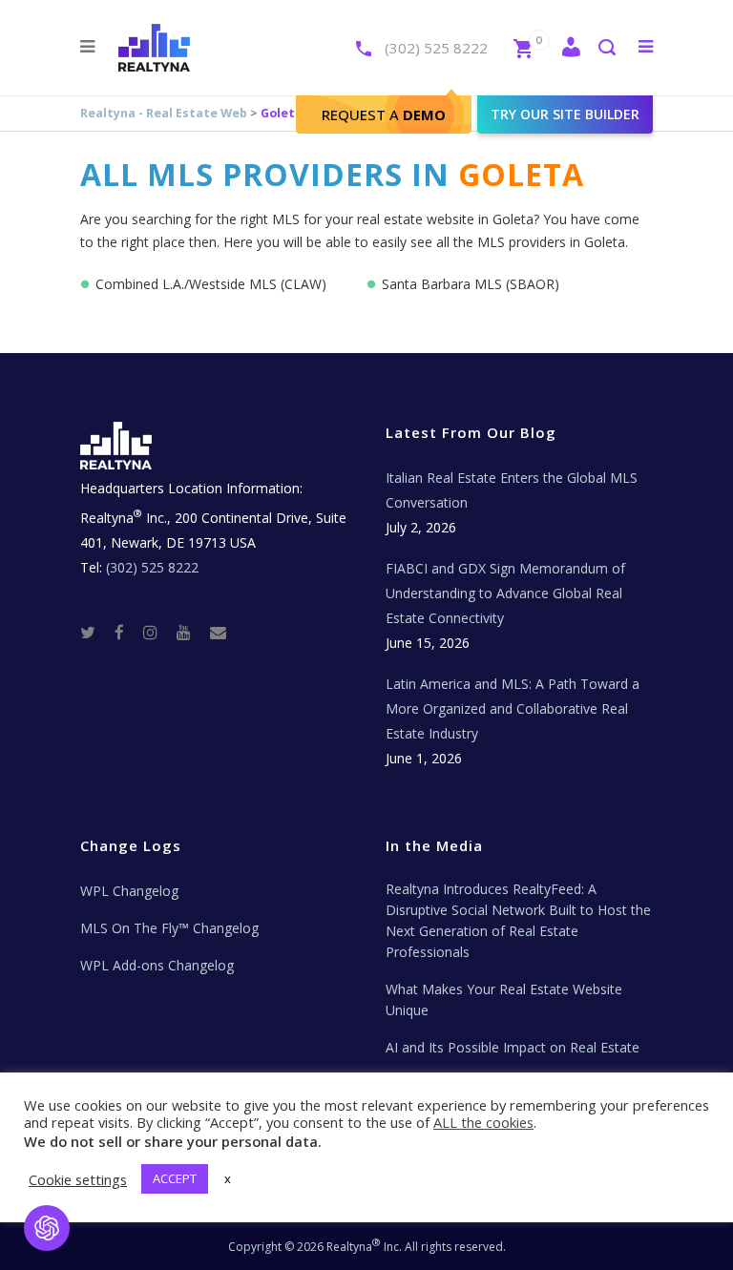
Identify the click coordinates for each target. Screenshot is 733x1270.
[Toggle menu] (642, 45)
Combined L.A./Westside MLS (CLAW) (210, 284)
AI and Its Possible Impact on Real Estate (512, 1047)
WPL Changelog (129, 891)
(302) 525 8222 (436, 47)
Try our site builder (565, 114)
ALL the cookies (483, 1122)
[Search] (606, 49)
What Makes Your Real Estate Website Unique (504, 999)
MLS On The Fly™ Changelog (169, 928)
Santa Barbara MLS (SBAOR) (470, 284)
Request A (384, 114)
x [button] (227, 1178)
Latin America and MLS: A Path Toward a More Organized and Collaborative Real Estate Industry (512, 708)
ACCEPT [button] (175, 1178)
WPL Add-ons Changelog (157, 965)
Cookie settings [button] (78, 1179)
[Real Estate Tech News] (218, 631)
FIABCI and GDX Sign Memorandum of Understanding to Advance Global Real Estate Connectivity (505, 593)
